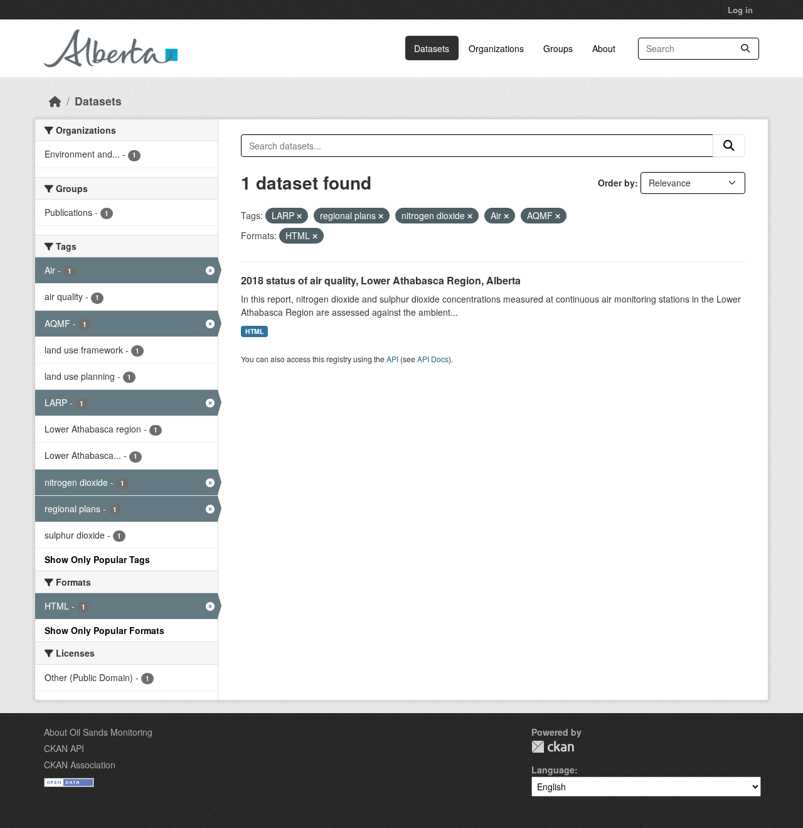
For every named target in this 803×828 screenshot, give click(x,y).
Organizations (496, 48)
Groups (558, 48)
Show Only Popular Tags (97, 559)
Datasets (431, 48)
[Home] (55, 101)
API (392, 358)
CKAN (552, 746)
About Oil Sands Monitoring (98, 732)
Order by (616, 182)
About (603, 48)
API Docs (433, 358)
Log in (740, 10)
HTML (254, 331)
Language (553, 769)
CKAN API (64, 748)
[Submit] (745, 49)
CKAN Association (79, 764)
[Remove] (299, 216)
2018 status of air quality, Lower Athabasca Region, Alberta (381, 280)
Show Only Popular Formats (104, 630)
